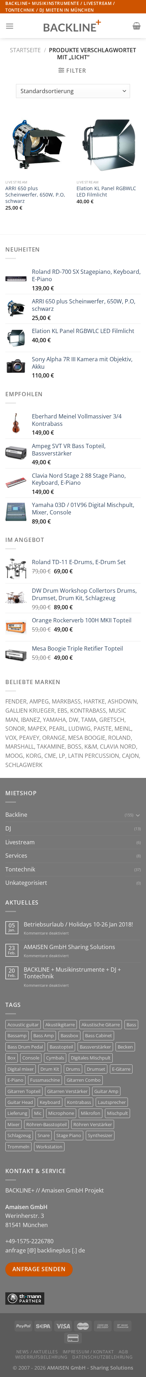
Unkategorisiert (26, 883)
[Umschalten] (138, 815)
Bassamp (17, 1035)
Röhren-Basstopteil (46, 1124)
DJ (8, 828)
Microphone (61, 1113)
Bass (131, 1024)
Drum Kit (49, 1069)
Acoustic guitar (23, 1024)
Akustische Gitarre (101, 1024)
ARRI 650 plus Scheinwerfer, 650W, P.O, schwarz (35, 194)
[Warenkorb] (137, 26)
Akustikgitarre (60, 1024)
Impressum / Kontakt (88, 1352)
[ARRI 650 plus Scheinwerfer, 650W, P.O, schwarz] (37, 144)
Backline (16, 815)
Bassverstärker (95, 1047)
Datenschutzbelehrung (102, 1357)
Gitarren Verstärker (67, 1091)
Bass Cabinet (98, 1035)
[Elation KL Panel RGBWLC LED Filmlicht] (109, 144)
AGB (123, 1352)
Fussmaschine (45, 1080)
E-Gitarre (121, 1069)
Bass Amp (43, 1035)
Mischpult (117, 1113)
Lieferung (17, 1113)
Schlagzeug (19, 1135)
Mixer (13, 1124)
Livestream (20, 842)
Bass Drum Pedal (25, 1047)
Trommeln (18, 1146)
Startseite (25, 50)
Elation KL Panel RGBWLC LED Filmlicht (106, 191)
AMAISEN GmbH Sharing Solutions (69, 947)
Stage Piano (68, 1135)
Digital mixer (20, 1069)
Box (11, 1058)
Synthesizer (100, 1135)
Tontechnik (20, 869)
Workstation (49, 1146)
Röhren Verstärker (92, 1124)
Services (16, 855)
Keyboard (50, 1102)
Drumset (96, 1069)
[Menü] (9, 26)
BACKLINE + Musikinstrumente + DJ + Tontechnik (72, 973)
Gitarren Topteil (23, 1091)
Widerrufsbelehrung (41, 1357)
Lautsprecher (112, 1102)
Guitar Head (20, 1102)
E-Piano (15, 1080)
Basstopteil (61, 1047)
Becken (125, 1047)
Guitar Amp (106, 1091)
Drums (73, 1069)
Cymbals (55, 1058)
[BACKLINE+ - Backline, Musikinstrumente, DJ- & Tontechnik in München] (73, 26)
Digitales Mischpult (91, 1058)
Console (30, 1058)
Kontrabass (79, 1102)
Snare (44, 1135)
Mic (37, 1113)
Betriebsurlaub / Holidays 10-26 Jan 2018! (78, 924)
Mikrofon (90, 1113)
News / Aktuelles (37, 1352)
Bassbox (69, 1035)
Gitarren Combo (84, 1080)
